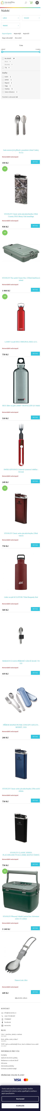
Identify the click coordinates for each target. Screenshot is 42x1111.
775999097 (7, 1019)
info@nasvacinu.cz (10, 1013)
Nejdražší (26, 34)
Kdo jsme (4, 1063)
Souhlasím (20, 1106)
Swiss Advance (11, 92)
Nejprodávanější (7, 38)
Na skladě (10, 58)
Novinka (8, 65)
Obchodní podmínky (7, 1066)
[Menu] (37, 3)
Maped (8, 83)
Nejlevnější (17, 34)
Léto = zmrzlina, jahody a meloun (11, 1034)
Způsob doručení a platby (9, 1058)
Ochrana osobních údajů (8, 1069)
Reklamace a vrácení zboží (9, 1060)
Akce (7, 62)
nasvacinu (7, 1025)
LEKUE (8, 80)
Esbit (8, 77)
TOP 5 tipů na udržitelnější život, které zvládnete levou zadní (19, 1044)
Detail (35, 162)
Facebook (7, 1022)
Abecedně (18, 38)
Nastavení (20, 1099)
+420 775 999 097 (9, 1016)
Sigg (7, 86)
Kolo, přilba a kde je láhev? (9, 1039)
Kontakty (4, 1055)
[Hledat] (26, 3)
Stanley (8, 89)
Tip (7, 68)
